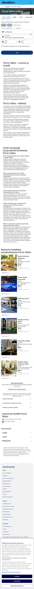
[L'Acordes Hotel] (17, 349)
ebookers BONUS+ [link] (7, 491)
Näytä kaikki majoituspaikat (17, 389)
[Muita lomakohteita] (17, 399)
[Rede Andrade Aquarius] (17, 265)
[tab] (6, 17)
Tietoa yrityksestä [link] (7, 473)
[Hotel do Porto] (17, 307)
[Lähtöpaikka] (17, 32)
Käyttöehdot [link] (5, 531)
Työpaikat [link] (5, 475)
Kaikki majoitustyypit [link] (7, 517)
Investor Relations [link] (7, 486)
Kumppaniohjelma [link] (7, 481)
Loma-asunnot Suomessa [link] (8, 506)
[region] (17, 563)
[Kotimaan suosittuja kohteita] (17, 407)
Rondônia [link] (7, 6)
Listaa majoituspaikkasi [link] (8, 478)
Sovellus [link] (5, 494)
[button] (17, 273)
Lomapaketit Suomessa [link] (8, 509)
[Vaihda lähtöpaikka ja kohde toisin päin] (31, 34)
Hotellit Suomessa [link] (7, 503)
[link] (17, 419)
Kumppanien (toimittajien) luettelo (11, 572)
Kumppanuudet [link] (6, 483)
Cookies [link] (4, 529)
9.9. (22, 42)
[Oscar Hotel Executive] (17, 286)
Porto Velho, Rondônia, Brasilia (14, 37)
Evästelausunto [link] (6, 534)
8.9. (6, 42)
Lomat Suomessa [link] (7, 514)
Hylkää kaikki (17, 581)
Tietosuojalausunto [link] (7, 526)
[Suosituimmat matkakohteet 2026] (17, 403)
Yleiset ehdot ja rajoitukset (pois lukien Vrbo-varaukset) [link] (15, 537)
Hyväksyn (16, 576)
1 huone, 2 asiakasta (6, 28)
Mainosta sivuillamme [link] (8, 496)
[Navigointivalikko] (31, 2)
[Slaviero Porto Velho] (17, 328)
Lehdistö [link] (5, 489)
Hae (17, 52)
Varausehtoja (14, 99)
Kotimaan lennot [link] (6, 511)
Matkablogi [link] (5, 519)
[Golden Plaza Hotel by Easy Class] (17, 370)
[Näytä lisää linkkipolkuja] (2, 6)
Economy (18, 28)
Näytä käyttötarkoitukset (17, 586)
